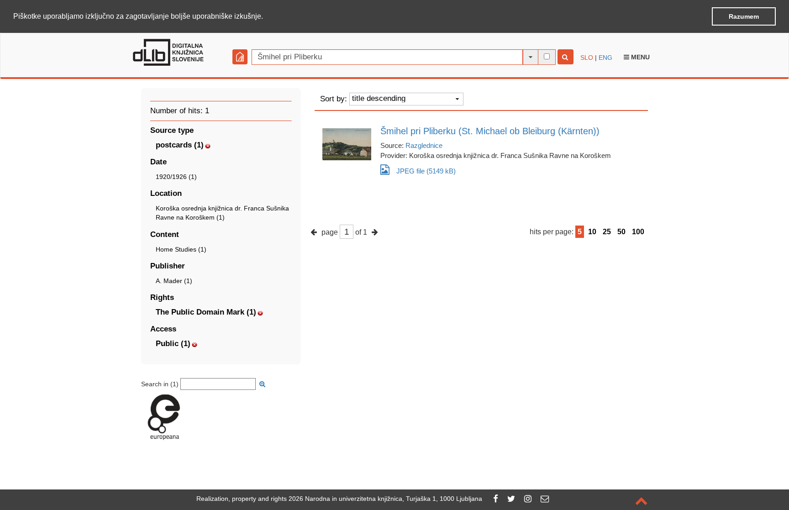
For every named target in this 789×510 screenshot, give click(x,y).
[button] (266, 17)
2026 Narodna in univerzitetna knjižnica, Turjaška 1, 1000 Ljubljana (385, 498)
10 (592, 232)
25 (607, 232)
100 (638, 232)
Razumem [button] (744, 16)
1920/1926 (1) (176, 176)
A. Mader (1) (174, 280)
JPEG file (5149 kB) (426, 171)
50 (621, 232)
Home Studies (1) (181, 249)
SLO (586, 57)
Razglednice (423, 145)
